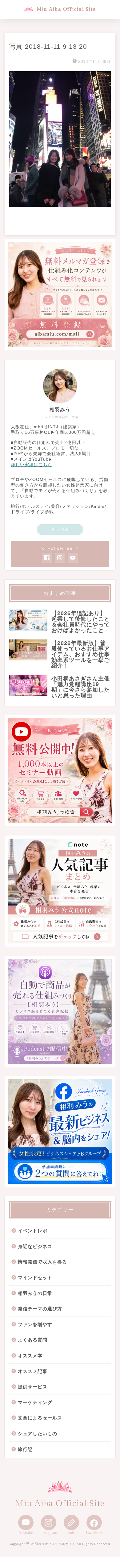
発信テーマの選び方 (40, 1308)
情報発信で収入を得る (42, 1261)
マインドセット (35, 1277)
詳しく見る (60, 529)
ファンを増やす (35, 1324)
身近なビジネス (35, 1246)
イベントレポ (32, 1230)
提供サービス (32, 1386)
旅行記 (25, 1449)
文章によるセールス (40, 1417)
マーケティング (35, 1402)
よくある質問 (32, 1339)
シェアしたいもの (37, 1433)
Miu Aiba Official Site (66, 9)
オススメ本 (30, 1355)
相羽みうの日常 (35, 1293)
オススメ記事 (32, 1371)
